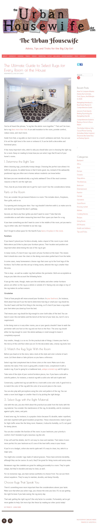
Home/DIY (12, 56)
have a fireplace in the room (52, 231)
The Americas (81, 182)
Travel (27, 56)
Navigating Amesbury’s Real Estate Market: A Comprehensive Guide (84, 104)
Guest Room (81, 203)
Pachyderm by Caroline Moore (86, 520)
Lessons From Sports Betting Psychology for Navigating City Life (84, 113)
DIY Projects (8, 507)
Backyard (80, 160)
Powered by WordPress (88, 522)
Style (50, 56)
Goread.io (80, 200)
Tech (76, 56)
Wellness (56, 56)
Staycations (81, 178)
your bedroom (52, 298)
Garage (79, 196)
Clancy (21, 73)
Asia (78, 167)
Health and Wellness (83, 228)
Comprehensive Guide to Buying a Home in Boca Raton (85, 122)
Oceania (80, 175)
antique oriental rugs (50, 369)
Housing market (82, 207)
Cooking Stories (82, 214)
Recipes (79, 217)
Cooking (20, 56)
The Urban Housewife (49, 40)
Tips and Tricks (82, 232)
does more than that (19, 129)
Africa (79, 164)
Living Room (17, 507)
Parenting (42, 56)
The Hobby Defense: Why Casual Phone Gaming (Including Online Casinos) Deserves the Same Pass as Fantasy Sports (85, 133)
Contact (83, 56)
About (5, 56)
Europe (79, 171)
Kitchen (79, 210)
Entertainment (67, 56)
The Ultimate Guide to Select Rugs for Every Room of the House (34, 67)
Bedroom (80, 185)
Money (34, 56)
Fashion (79, 192)
